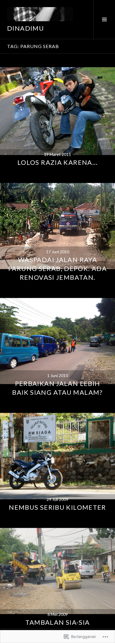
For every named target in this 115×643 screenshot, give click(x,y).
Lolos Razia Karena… (57, 162)
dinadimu (25, 28)
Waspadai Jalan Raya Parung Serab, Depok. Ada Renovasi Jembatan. (57, 268)
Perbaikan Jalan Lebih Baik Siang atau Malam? (57, 387)
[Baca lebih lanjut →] (57, 111)
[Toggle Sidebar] (104, 19)
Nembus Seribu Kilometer (57, 507)
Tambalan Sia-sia (57, 622)
